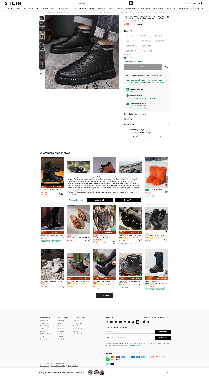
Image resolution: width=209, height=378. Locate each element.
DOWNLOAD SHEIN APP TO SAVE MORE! (155, 317)
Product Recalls (77, 328)
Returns (59, 323)
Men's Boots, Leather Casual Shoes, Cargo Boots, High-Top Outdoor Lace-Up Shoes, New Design (52, 190)
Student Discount (45, 334)
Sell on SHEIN (61, 339)
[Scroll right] (202, 8)
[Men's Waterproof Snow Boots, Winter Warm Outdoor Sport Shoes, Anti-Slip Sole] (52, 264)
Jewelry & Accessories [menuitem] (116, 8)
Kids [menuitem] (52, 8)
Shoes (46, 13)
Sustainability (44, 323)
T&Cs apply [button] (133, 91)
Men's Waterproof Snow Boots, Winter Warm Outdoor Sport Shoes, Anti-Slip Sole (52, 281)
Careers (42, 331)
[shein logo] (13, 3)
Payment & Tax (77, 323)
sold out (143, 67)
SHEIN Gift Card (78, 334)
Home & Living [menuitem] (102, 8)
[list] (123, 322)
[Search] (131, 3)
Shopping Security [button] (136, 95)
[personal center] (185, 3)
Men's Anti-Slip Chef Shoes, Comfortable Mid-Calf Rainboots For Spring (78, 281)
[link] (190, 3)
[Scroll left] (200, 8)
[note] (52, 187)
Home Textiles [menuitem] (183, 8)
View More (104, 295)
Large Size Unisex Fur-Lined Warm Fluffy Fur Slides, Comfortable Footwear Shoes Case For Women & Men (130, 235)
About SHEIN (44, 320)
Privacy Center (44, 366)
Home (41, 13)
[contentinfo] (138, 358)
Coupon (75, 331)
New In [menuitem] (19, 8)
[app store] (144, 323)
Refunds (59, 326)
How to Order (60, 328)
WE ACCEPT (109, 353)
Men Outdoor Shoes (63, 13)
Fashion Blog (44, 339)
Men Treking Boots (76, 13)
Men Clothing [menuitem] (66, 8)
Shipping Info (60, 320)
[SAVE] (167, 67)
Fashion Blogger (45, 326)
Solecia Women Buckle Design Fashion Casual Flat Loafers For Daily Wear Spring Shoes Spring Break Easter (78, 237)
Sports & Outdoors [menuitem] (171, 8)
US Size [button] (131, 31)
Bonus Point (76, 326)
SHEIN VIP (60, 336)
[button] (198, 3)
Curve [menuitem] (58, 8)
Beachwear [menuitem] (45, 8)
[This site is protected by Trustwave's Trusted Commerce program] (107, 364)
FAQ (74, 336)
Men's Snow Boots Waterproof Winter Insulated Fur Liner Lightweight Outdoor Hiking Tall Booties (156, 283)
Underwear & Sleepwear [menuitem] (87, 8)
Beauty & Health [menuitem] (130, 8)
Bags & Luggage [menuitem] (157, 8)
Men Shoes (52, 13)
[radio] (130, 36)
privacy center (135, 345)
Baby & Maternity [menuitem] (144, 8)
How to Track (60, 331)
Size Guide (60, 334)
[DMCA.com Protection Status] (112, 364)
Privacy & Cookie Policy (148, 343)
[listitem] (52, 178)
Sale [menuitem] (25, 8)
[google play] (148, 323)
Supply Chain (44, 328)
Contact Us (76, 320)
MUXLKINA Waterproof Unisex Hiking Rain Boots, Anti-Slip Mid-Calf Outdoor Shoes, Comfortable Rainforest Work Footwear (130, 281)
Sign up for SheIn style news (116, 327)
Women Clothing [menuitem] (34, 8)
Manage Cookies (73, 366)
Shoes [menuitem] (75, 8)
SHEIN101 (43, 336)
